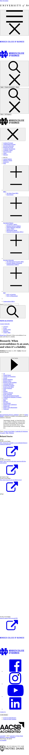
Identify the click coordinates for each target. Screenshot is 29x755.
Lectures (5, 398)
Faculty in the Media (8, 387)
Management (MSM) (11, 230)
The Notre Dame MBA (12, 193)
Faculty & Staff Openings (9, 719)
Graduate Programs (8, 143)
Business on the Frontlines (10, 382)
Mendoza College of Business (7, 737)
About (4, 153)
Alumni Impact (7, 375)
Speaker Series (7, 329)
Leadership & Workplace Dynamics (12, 397)
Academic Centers (8, 150)
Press (4, 163)
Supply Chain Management (10, 407)
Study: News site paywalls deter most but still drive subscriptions (13, 462)
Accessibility (3, 740)
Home (1, 335)
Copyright (2, 736)
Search (1, 304)
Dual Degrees (9, 194)
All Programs (8, 114)
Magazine (5, 331)
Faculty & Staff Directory (9, 717)
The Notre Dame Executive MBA (15, 261)
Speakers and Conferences (10, 404)
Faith (4, 390)
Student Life (6, 406)
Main (4, 400)
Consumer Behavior (8, 384)
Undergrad (6, 409)
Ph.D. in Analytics (11, 294)
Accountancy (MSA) (11, 224)
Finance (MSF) (10, 229)
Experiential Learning (8, 385)
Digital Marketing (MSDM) (13, 227)
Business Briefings (8, 379)
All (4, 373)
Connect (2, 324)
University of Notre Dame (16, 736)
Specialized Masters (8, 223)
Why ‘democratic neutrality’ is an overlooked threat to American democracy (13, 443)
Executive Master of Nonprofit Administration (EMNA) (14, 263)
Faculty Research (7, 388)
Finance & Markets (8, 392)
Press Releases (7, 403)
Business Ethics (7, 381)
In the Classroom (7, 394)
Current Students (7, 159)
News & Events (7, 151)
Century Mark (6, 332)
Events (5, 328)
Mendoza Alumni (7, 160)
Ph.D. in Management (12, 296)
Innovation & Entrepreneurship (11, 395)
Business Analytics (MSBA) (13, 226)
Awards (5, 378)
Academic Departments (9, 149)
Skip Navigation (4, 0)
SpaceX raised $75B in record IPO (9, 618)
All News (5, 326)
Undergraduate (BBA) (9, 301)
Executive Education (8, 146)
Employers (6, 162)
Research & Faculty (8, 147)
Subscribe (7, 324)
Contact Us (3, 712)
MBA (4, 191)
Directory (5, 154)
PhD (4, 293)
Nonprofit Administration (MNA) (14, 232)
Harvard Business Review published (9, 414)
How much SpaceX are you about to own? (11, 480)
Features (5, 391)
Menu (2, 114)
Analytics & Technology (9, 376)
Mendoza (5, 401)
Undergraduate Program (9, 144)
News (4, 335)
